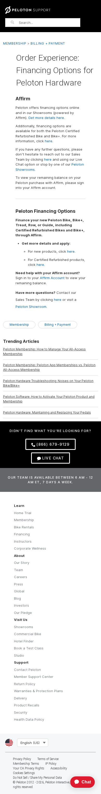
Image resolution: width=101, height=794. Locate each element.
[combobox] (49, 22)
